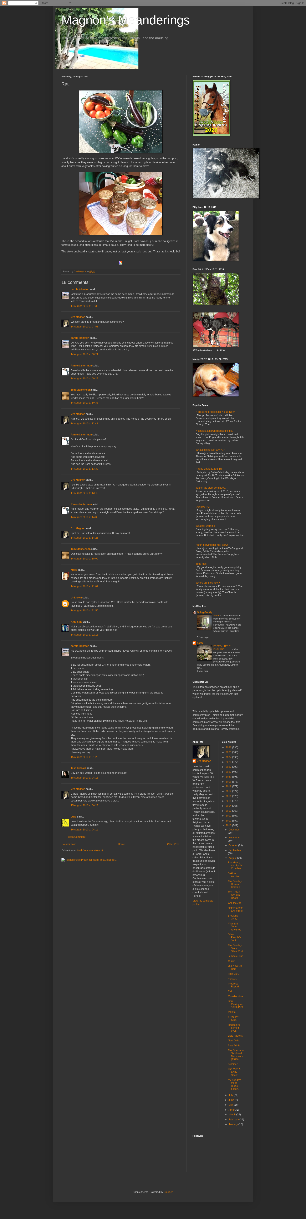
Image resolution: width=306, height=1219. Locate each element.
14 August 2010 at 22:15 (84, 634)
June (232, 1100)
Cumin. (232, 961)
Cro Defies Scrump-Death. (234, 895)
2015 (229, 801)
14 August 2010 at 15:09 (84, 558)
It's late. (232, 1012)
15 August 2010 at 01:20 (84, 757)
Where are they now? (208, 582)
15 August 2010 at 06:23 (84, 805)
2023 (229, 762)
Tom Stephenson (81, 389)
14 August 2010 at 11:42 (84, 423)
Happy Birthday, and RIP (209, 468)
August (233, 858)
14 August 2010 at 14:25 (84, 537)
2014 (229, 805)
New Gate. (234, 1040)
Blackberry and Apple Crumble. (235, 865)
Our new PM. (203, 506)
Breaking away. (233, 917)
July (231, 1095)
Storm (216, 615)
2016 (229, 796)
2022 (229, 766)
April (231, 1109)
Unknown (76, 597)
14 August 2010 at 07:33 (84, 306)
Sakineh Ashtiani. (234, 875)
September (235, 850)
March (232, 1114)
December (234, 829)
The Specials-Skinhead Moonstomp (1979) (236, 1055)
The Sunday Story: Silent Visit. (236, 948)
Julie (73, 816)
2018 (229, 786)
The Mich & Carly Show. (234, 1072)
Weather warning (205, 525)
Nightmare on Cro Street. (235, 909)
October (233, 845)
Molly (74, 569)
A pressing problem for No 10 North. (216, 411)
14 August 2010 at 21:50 (84, 610)
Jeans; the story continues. (211, 487)
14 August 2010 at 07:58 (84, 326)
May (231, 1104)
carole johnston (80, 289)
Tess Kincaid (78, 768)
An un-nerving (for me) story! (212, 544)
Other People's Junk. (234, 937)
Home (121, 844)
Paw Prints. (234, 1045)
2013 (229, 810)
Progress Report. (233, 985)
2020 (229, 776)
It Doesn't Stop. (233, 1018)
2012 (229, 815)
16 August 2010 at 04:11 (84, 829)
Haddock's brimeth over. (234, 1027)
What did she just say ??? (210, 449)
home (200, 643)
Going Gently (204, 612)
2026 (229, 747)
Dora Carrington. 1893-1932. (236, 1004)
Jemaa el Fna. (236, 956)
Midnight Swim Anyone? (234, 926)
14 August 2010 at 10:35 (84, 402)
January (233, 1124)
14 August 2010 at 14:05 (84, 517)
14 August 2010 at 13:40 (84, 493)
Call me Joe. (235, 903)
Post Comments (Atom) (90, 850)
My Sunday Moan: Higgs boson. (234, 1084)
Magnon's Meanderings (125, 20)
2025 (229, 752)
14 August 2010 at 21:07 (84, 586)
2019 (229, 781)
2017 (229, 791)
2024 (229, 757)
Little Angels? (235, 1035)
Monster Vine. (236, 996)
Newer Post (69, 844)
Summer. (233, 1064)
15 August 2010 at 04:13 (84, 777)
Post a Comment (76, 836)
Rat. (230, 991)
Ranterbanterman (81, 365)
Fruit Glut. (233, 973)
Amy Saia (76, 621)
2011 (229, 820)
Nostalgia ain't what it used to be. (214, 430)
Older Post (173, 844)
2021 (229, 771)
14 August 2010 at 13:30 (84, 468)
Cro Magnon (78, 317)
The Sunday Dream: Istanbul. (235, 884)
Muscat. (232, 978)
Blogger (168, 1192)
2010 (229, 825)
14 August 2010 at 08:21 (84, 354)
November (234, 837)
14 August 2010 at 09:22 (84, 378)
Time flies (201, 563)
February (234, 1119)
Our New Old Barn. (235, 967)
